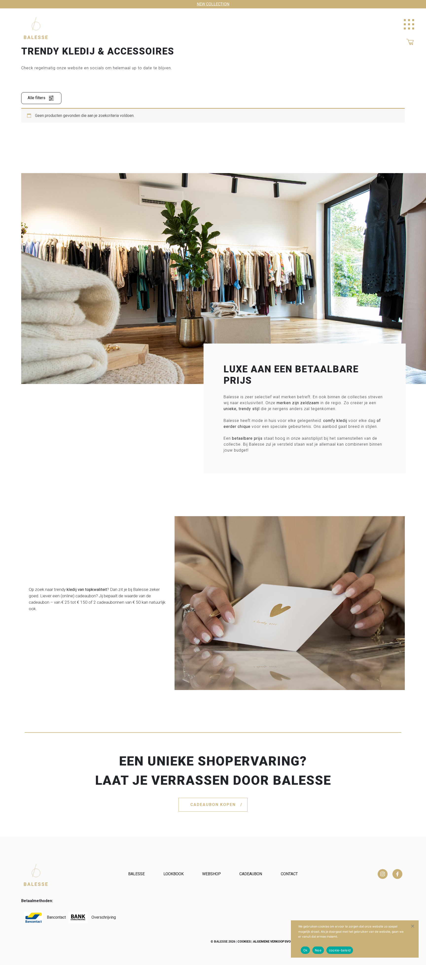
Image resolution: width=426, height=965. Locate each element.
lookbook (173, 874)
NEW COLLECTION (213, 4)
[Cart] (410, 41)
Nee (318, 950)
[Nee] (412, 926)
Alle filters (37, 98)
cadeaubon (250, 874)
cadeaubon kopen (213, 804)
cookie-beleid (340, 950)
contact (289, 874)
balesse (136, 874)
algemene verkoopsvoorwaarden (281, 941)
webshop (211, 874)
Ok (305, 950)
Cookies (244, 941)
